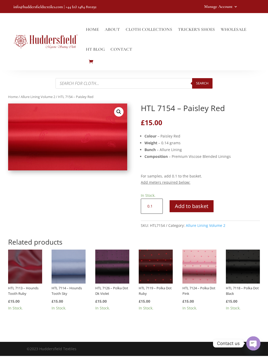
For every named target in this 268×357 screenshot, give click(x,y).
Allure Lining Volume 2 (38, 96)
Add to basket (191, 206)
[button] (119, 112)
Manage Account (218, 7)
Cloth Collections (149, 29)
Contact (121, 49)
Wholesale (233, 29)
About (112, 29)
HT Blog (95, 49)
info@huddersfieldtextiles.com (38, 6)
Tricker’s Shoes (196, 29)
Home (92, 29)
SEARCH (202, 83)
